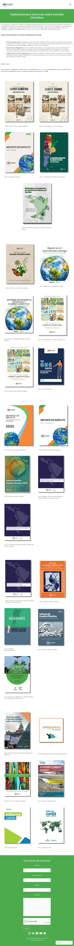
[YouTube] (40, 933)
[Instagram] (29, 933)
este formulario (42, 69)
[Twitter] (44, 933)
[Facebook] (37, 933)
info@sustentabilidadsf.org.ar (37, 940)
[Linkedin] (33, 933)
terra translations (31, 29)
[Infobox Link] (20, 104)
